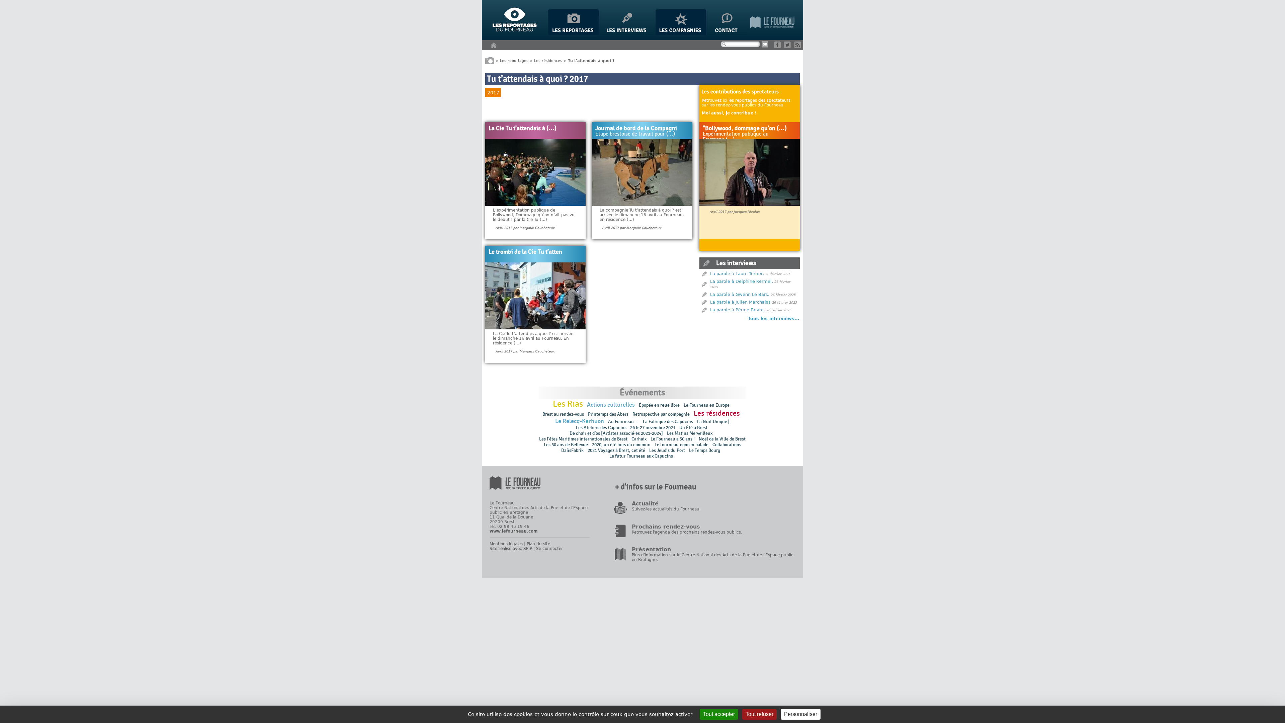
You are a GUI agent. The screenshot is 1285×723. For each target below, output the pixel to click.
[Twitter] (788, 46)
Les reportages (514, 60)
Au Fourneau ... (623, 421)
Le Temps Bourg (705, 450)
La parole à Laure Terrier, (737, 273)
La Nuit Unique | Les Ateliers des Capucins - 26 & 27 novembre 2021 (652, 424)
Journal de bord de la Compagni (636, 129)
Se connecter (549, 548)
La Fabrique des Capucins (668, 421)
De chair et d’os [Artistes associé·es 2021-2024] (616, 433)
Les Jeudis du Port (667, 450)
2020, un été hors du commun (621, 445)
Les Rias (568, 404)
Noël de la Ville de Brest (722, 439)
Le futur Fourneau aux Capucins (641, 456)
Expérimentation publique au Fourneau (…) (736, 137)
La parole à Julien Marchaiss (740, 302)
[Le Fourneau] (772, 33)
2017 (493, 92)
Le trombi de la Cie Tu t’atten (525, 252)
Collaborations (726, 445)
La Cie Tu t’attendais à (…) (522, 129)
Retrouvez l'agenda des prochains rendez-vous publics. (687, 532)
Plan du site (538, 544)
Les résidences (548, 60)
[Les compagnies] (681, 33)
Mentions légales (506, 544)
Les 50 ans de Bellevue (566, 445)
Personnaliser (800, 714)
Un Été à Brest (693, 427)
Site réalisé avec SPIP (511, 548)
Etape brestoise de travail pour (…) (635, 134)
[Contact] (728, 33)
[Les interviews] (627, 33)
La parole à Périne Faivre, (737, 309)
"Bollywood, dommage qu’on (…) (745, 129)
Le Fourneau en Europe (707, 405)
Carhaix (639, 439)
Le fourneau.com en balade (681, 445)
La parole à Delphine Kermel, (741, 281)
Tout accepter (719, 714)
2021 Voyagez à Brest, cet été (616, 450)
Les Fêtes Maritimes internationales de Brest (583, 439)
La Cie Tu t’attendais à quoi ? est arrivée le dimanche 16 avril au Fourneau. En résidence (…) (533, 338)
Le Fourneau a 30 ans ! (673, 439)
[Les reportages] (573, 33)
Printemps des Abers (608, 414)
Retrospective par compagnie (661, 414)
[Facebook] (778, 46)
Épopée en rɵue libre (659, 405)
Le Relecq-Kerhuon (579, 421)
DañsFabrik (572, 450)
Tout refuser (759, 714)
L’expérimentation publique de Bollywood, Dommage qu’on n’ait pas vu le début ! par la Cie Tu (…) (534, 215)
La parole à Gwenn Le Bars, (739, 294)
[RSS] (798, 46)
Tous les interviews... (773, 318)
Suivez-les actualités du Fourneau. (666, 509)
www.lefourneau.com (514, 531)
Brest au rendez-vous (563, 414)
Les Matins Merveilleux (689, 433)
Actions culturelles (611, 404)
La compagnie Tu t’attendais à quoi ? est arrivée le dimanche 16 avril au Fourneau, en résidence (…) (642, 215)
